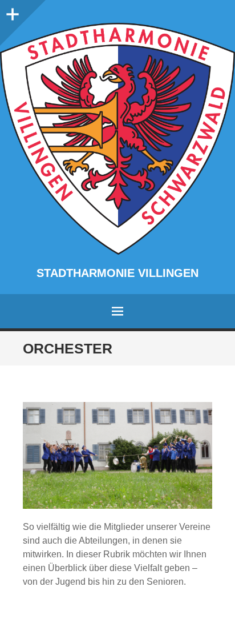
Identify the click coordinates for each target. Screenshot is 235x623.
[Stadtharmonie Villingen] (117, 139)
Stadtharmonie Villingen (117, 273)
